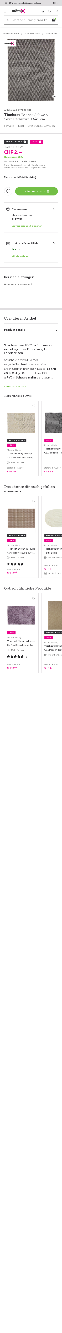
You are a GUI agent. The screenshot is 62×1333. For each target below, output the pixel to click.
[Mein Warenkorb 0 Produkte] (56, 11)
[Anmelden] (42, 11)
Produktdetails (14, 329)
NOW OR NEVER (14, 142)
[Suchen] (8, 20)
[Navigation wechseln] (6, 11)
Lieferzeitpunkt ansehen (27, 225)
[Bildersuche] (53, 20)
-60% (34, 142)
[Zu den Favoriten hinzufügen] (8, 191)
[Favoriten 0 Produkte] (49, 11)
